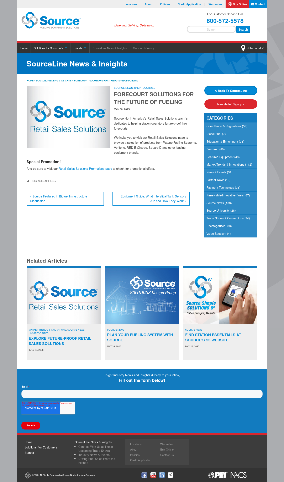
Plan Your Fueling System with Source (140, 337)
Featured (212, 149)
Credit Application (191, 4)
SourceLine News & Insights (110, 48)
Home (23, 48)
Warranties (215, 4)
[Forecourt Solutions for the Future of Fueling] (68, 117)
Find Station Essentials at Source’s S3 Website (213, 337)
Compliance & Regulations (223, 126)
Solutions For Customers (41, 447)
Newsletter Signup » (230, 104)
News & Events (216, 172)
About (151, 4)
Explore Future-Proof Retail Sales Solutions (60, 341)
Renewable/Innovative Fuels (225, 195)
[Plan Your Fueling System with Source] (142, 296)
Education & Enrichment (222, 141)
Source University (144, 48)
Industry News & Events (94, 455)
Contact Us (167, 455)
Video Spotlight (216, 233)
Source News (123, 87)
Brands (78, 48)
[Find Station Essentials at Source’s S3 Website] (220, 296)
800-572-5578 (225, 20)
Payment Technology (220, 187)
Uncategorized (145, 87)
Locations (133, 4)
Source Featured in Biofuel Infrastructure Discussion (58, 198)
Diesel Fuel (213, 134)
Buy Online (240, 4)
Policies (167, 4)
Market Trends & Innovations (225, 164)
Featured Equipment (219, 157)
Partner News (215, 180)
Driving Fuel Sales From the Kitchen (96, 461)
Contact (259, 4)
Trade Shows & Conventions (225, 218)
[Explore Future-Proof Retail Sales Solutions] (64, 296)
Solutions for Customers (48, 48)
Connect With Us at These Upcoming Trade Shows (95, 449)
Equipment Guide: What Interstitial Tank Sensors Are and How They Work (153, 198)
